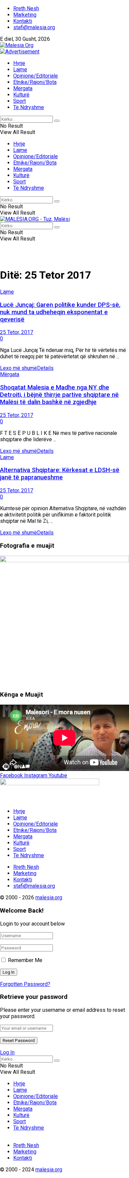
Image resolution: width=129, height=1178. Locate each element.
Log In (7, 1052)
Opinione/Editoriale (35, 76)
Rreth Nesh (26, 8)
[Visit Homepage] (16, 45)
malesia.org (48, 897)
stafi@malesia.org (34, 27)
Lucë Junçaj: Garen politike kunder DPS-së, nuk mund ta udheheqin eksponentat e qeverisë (60, 312)
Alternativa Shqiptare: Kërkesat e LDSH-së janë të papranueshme (59, 473)
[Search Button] (57, 121)
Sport (19, 101)
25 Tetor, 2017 (16, 332)
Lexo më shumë (27, 368)
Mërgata (22, 88)
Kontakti (22, 21)
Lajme (20, 69)
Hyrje (19, 63)
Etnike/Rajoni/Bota (35, 82)
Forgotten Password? (25, 984)
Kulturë (21, 95)
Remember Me (25, 960)
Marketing (24, 15)
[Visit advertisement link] (19, 51)
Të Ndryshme (28, 107)
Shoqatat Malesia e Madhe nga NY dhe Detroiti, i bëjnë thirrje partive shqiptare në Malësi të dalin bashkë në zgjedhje (59, 395)
